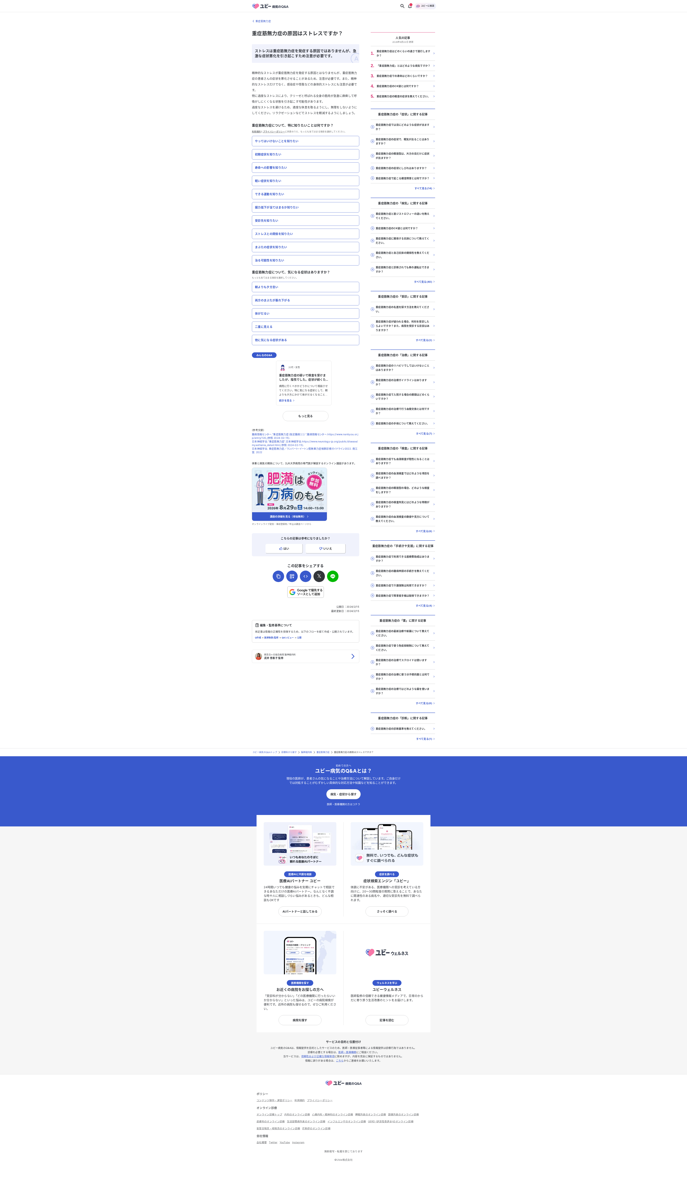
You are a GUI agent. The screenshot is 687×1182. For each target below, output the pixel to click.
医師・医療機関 (347, 1052)
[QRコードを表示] (292, 576)
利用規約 (256, 131)
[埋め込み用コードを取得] (305, 576)
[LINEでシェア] (332, 576)
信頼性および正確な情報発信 (318, 1056)
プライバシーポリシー (274, 131)
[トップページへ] (343, 1086)
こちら (340, 1060)
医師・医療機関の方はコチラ (343, 804)
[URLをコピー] (278, 576)
